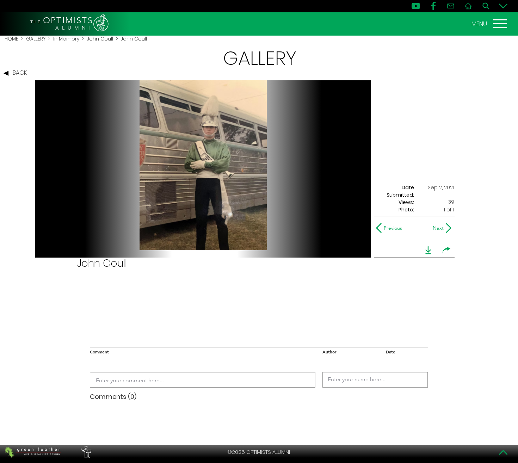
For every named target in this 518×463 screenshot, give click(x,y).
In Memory (66, 38)
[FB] (433, 6)
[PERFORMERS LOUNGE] (85, 452)
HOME (11, 38)
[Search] (486, 6)
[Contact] (451, 6)
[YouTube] (416, 6)
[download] (428, 250)
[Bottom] (503, 6)
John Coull (100, 38)
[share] (446, 250)
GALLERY (35, 38)
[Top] (503, 452)
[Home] (468, 6)
